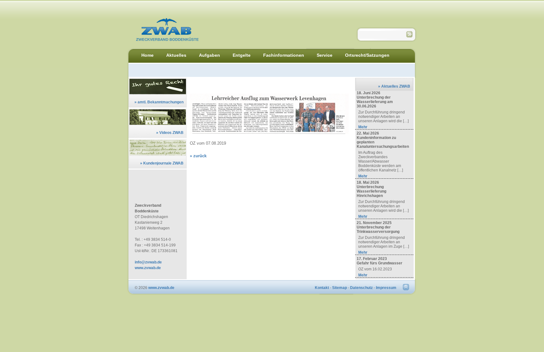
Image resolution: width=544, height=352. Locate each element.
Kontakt (322, 288)
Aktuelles (176, 55)
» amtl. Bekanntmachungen (159, 102)
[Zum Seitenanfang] (406, 289)
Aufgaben (209, 55)
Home (147, 55)
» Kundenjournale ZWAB (162, 163)
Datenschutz (361, 288)
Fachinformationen (283, 55)
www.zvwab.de (148, 268)
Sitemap (339, 288)
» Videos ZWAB (170, 132)
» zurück (198, 155)
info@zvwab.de (148, 262)
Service (324, 55)
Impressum (386, 288)
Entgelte (242, 55)
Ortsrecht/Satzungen (367, 55)
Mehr (362, 127)
